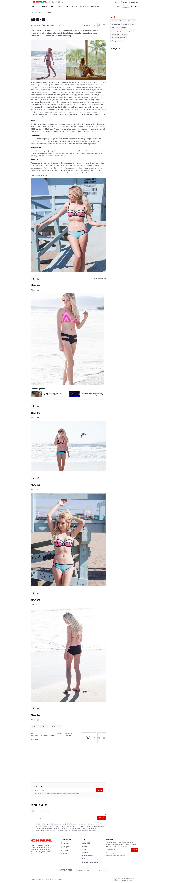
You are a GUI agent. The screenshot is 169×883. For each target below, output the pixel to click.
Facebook (66, 843)
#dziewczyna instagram (118, 37)
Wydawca (85, 852)
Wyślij (102, 818)
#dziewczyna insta (129, 31)
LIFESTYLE (35, 6)
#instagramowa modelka (119, 27)
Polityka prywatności (89, 859)
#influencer (35, 727)
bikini (62, 165)
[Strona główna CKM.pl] (40, 2)
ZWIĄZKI (74, 6)
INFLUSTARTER (95, 6)
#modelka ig (131, 20)
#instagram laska (116, 41)
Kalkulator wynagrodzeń (90, 862)
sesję (40, 141)
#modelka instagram (129, 24)
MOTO (52, 6)
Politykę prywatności (73, 793)
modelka (75, 92)
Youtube (65, 850)
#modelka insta (116, 24)
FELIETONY (44, 6)
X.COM (65, 854)
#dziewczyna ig (116, 31)
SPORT (60, 6)
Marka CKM (86, 843)
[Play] (131, 6)
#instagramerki (56, 727)
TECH (66, 6)
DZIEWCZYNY (84, 6)
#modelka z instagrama (118, 20)
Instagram (66, 847)
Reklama (84, 846)
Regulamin (63, 793)
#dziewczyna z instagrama (119, 34)
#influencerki (45, 727)
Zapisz (99, 790)
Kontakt (84, 849)
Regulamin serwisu (88, 856)
